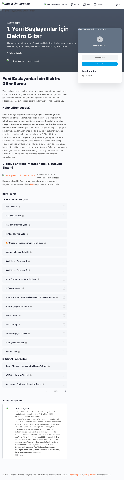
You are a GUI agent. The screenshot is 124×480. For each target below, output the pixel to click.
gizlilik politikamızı (90, 475)
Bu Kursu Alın (100, 64)
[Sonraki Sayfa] (65, 391)
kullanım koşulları (75, 475)
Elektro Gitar (13, 23)
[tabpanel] (34, 131)
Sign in (117, 5)
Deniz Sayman (22, 408)
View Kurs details (14, 53)
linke (32, 184)
